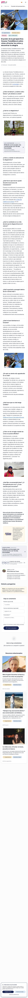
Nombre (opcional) (8, 601)
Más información (9, 988)
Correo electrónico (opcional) (11, 608)
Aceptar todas (8, 991)
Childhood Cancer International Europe (13, 417)
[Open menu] (25, 2)
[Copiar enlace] (24, 562)
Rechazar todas (20, 991)
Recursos (7, 6)
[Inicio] (1, 6)
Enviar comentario (12, 628)
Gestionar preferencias (14, 994)
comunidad (16, 84)
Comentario (7, 614)
